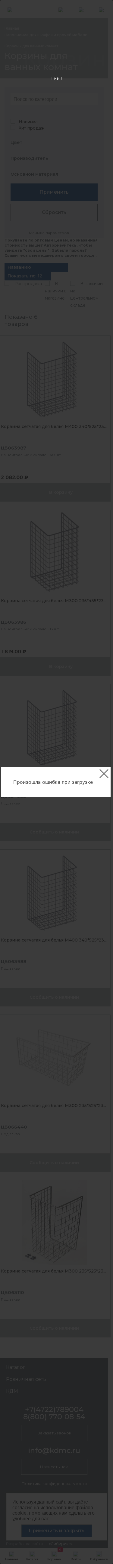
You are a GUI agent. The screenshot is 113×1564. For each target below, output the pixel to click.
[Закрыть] (104, 773)
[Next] (99, 782)
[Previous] (14, 782)
